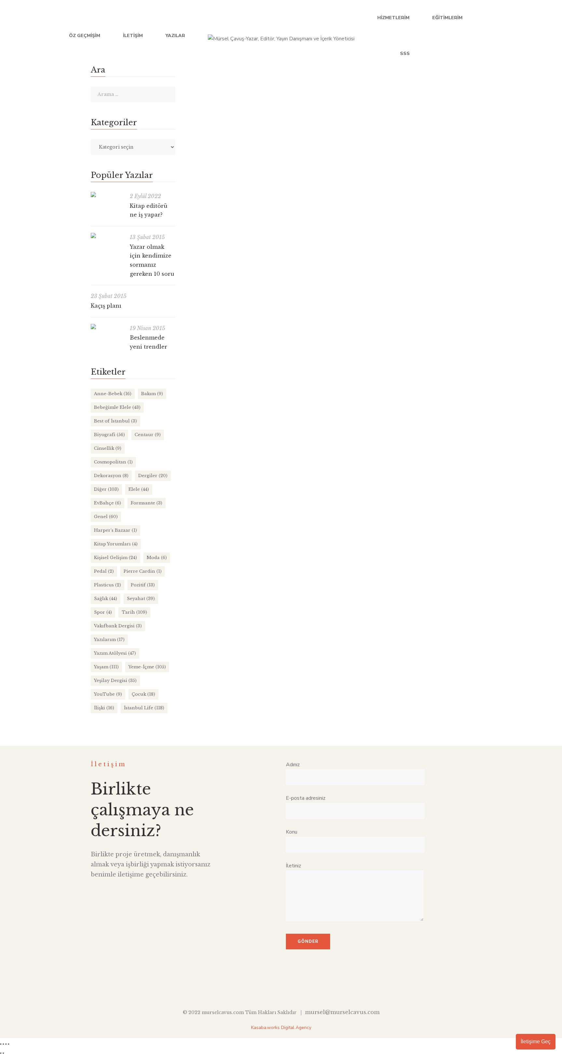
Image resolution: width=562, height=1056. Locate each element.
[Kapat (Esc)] (8, 1044)
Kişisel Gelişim (115, 557)
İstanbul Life (144, 708)
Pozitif (143, 585)
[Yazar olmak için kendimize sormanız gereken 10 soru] (107, 235)
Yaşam (338, 100)
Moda (157, 557)
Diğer (106, 489)
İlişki (322, 100)
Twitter (487, 35)
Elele (308, 100)
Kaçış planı (106, 305)
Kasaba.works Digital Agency (281, 1027)
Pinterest (311, 987)
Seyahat (141, 598)
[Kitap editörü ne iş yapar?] (107, 194)
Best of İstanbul (115, 421)
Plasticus (107, 585)
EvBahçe (107, 503)
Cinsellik (290, 100)
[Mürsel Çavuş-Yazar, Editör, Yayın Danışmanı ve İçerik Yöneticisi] (281, 36)
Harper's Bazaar (115, 530)
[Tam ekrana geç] (3, 1044)
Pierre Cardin (143, 571)
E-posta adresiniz (306, 798)
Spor (103, 612)
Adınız (293, 764)
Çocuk (143, 694)
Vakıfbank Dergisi (118, 626)
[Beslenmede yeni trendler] (107, 326)
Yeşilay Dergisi (115, 680)
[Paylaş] (6, 1044)
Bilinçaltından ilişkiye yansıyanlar (237, 87)
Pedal (104, 571)
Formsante (146, 503)
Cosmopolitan (113, 462)
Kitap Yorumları (116, 544)
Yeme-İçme (147, 667)
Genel (106, 516)
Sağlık (105, 598)
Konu (291, 831)
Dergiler (152, 475)
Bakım (152, 393)
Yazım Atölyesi (115, 653)
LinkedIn (501, 35)
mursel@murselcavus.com (342, 1012)
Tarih (134, 612)
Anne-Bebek (112, 393)
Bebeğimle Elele (117, 407)
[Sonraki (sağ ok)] (3, 1053)
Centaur (148, 434)
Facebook (474, 35)
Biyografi (109, 434)
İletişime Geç (536, 1041)
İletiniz (293, 865)
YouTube (514, 35)
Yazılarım (109, 639)
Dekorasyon (111, 475)
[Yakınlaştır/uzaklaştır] (0, 1044)
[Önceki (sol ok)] (0, 1053)
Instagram (527, 35)
